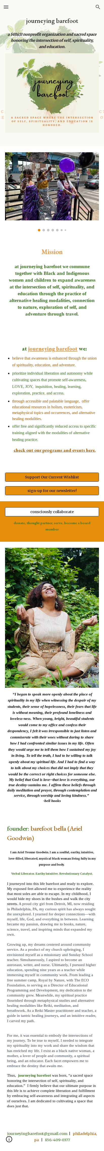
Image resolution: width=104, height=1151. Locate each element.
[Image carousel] (52, 192)
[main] (52, 21)
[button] (6, 7)
